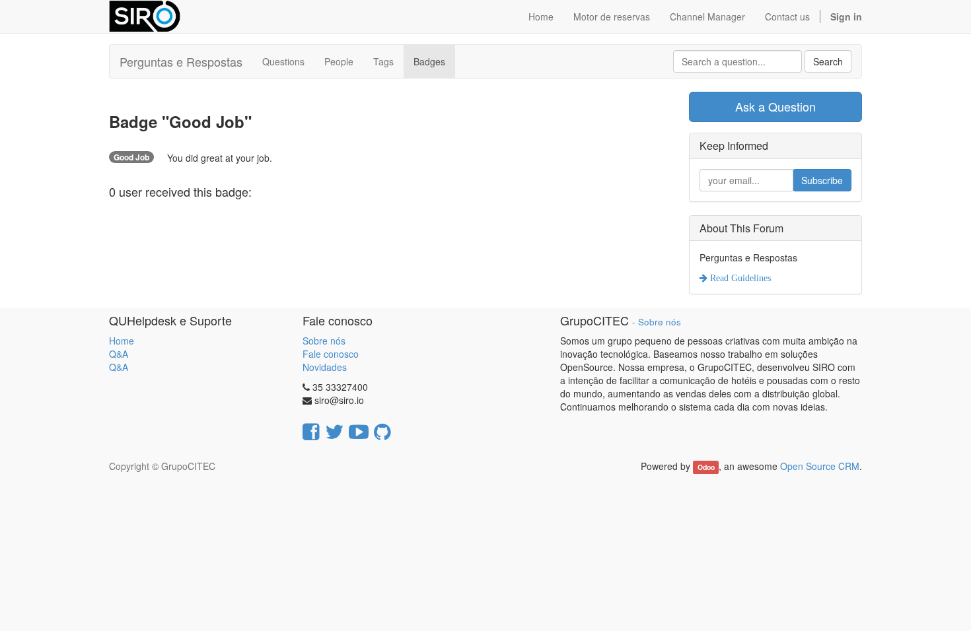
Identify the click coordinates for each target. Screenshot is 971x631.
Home (121, 340)
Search (828, 61)
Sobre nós (324, 340)
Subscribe (822, 180)
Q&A (118, 353)
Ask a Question (775, 106)
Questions (283, 61)
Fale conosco (331, 353)
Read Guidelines (739, 277)
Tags (383, 61)
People (338, 61)
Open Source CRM (819, 466)
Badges (429, 61)
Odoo (706, 467)
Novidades (325, 367)
